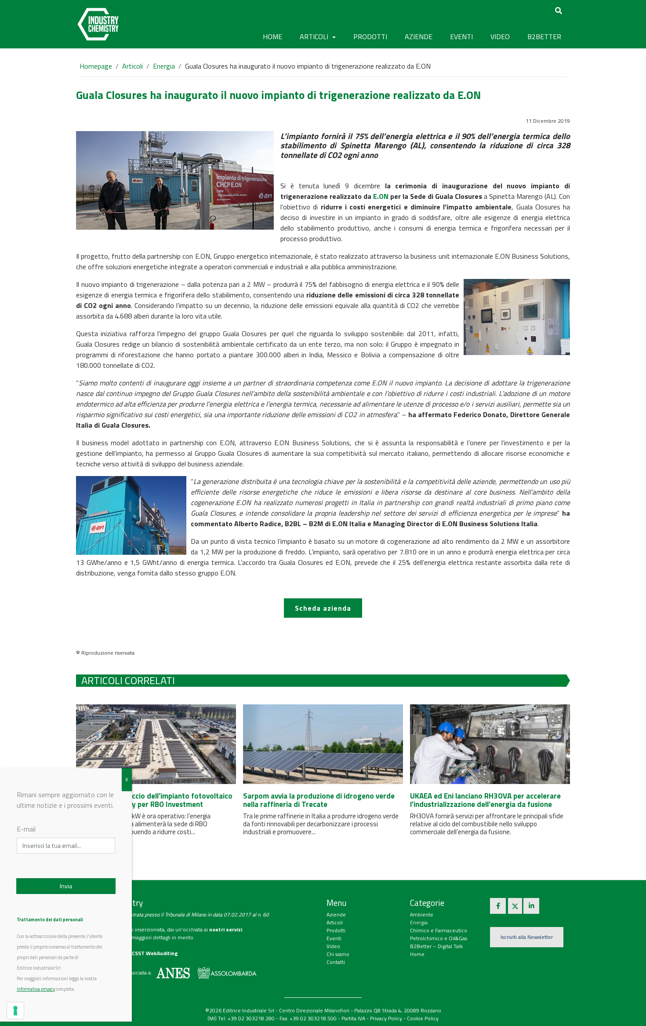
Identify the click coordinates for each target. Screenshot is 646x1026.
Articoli (132, 66)
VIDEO (500, 36)
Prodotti (336, 930)
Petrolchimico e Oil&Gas (438, 938)
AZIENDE (418, 36)
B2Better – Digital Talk (436, 946)
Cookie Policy (423, 1018)
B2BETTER (544, 36)
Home (272, 36)
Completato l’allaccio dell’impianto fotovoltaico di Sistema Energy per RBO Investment (154, 800)
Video (333, 946)
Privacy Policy (386, 1018)
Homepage (96, 66)
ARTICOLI (315, 36)
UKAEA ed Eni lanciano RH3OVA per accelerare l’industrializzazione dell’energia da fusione (485, 800)
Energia (164, 66)
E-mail (26, 829)
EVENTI (461, 36)
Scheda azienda (323, 608)
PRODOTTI (370, 36)
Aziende (336, 914)
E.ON (380, 196)
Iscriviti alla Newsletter (527, 937)
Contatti (336, 962)
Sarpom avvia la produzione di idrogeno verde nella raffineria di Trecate (319, 800)
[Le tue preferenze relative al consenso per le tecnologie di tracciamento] (15, 1010)
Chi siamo (338, 954)
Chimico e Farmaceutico (438, 930)
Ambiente (421, 914)
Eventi (334, 938)
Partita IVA (353, 1018)
